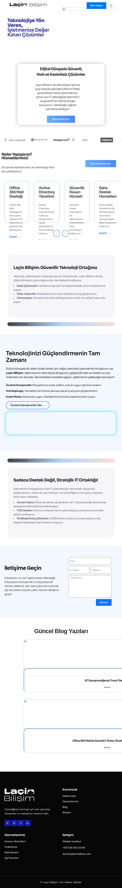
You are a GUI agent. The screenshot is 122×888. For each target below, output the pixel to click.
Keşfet (15, 236)
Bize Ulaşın (96, 5)
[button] (2, 140)
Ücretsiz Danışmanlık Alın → (27, 405)
